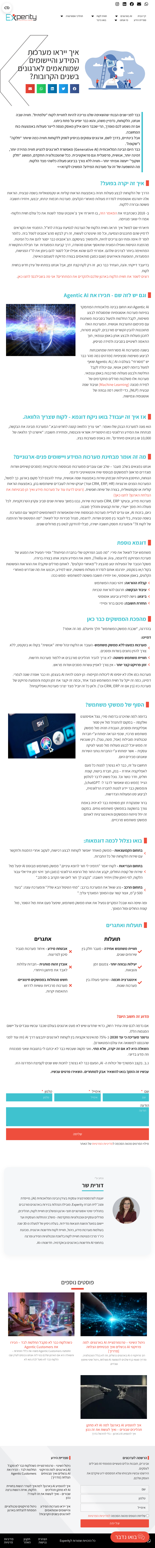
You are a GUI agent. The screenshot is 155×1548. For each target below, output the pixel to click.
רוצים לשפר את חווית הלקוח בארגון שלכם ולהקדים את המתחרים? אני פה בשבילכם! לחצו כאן (83, 276)
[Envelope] (139, 4)
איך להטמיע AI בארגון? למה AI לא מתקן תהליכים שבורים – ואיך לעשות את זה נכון (114, 1427)
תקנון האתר (27, 1540)
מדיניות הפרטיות (102, 1144)
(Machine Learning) (114, 384)
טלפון (48, 1091)
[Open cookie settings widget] (7, 8)
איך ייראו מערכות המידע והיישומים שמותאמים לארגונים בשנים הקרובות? (54, 1510)
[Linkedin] (125, 4)
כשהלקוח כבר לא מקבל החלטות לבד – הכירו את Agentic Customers (41, 1344)
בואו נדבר (101, 20)
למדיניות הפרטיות (99, 1516)
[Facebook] (132, 4)
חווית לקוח (102, 16)
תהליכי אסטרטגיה (74, 16)
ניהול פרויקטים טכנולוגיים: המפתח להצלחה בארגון (20, 1508)
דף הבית (142, 16)
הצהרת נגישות (42, 1540)
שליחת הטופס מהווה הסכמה (117, 1516)
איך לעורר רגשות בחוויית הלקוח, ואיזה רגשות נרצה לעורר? (20, 1490)
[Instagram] (117, 4)
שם (146, 1091)
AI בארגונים (126, 16)
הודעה (144, 1105)
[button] (74, 88)
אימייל (96, 1091)
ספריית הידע (140, 20)
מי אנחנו (124, 20)
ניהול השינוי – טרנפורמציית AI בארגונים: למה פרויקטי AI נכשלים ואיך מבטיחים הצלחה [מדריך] (114, 1346)
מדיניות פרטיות (9, 1540)
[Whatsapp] (146, 4)
